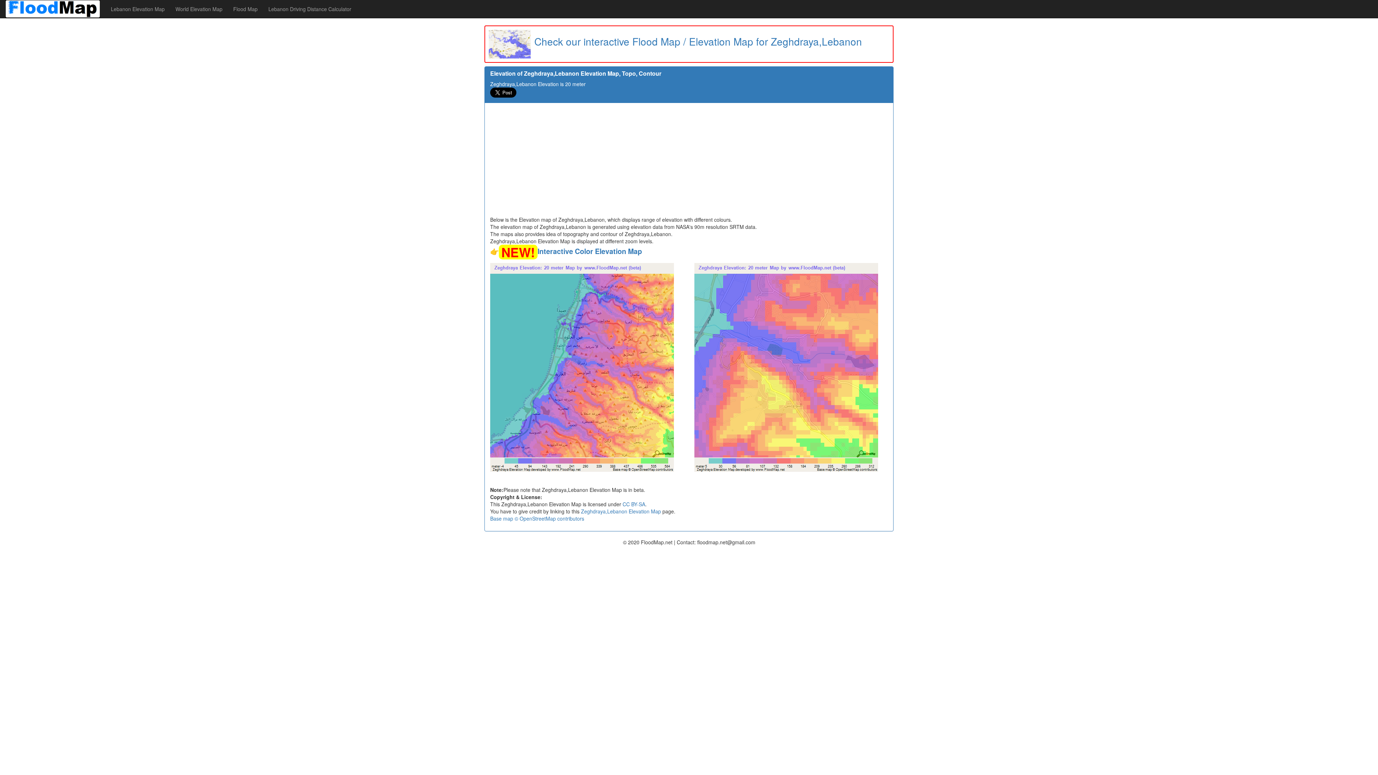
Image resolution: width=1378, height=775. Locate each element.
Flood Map (245, 9)
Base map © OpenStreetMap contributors (537, 518)
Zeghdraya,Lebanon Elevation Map (621, 511)
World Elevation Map (198, 9)
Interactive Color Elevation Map (590, 251)
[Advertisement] (689, 162)
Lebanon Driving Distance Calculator (309, 9)
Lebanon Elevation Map (138, 9)
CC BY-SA (634, 504)
